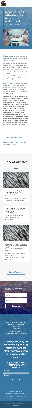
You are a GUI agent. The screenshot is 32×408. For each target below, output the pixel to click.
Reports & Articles (18, 194)
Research (16, 24)
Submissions (22, 213)
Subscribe (16, 379)
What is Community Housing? (12, 393)
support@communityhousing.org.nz (16, 333)
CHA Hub (23, 396)
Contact (19, 398)
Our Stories (9, 396)
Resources (8, 196)
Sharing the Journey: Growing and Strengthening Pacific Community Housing (16, 245)
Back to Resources (16, 272)
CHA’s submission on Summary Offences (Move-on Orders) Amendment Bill (15, 209)
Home (12, 391)
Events (17, 396)
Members (13, 398)
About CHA (19, 391)
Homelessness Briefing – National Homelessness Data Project (16, 191)
